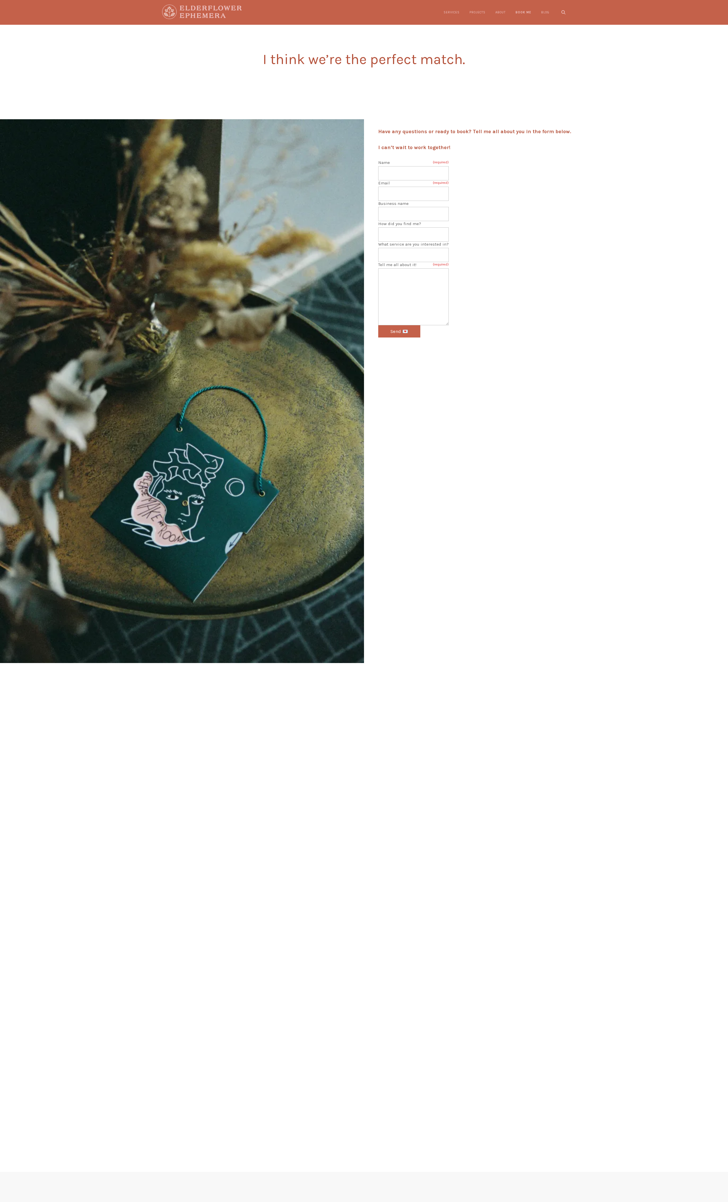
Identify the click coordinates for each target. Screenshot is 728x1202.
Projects (477, 12)
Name (413, 162)
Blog (545, 12)
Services (452, 12)
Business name (393, 203)
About (500, 12)
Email (413, 183)
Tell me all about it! (413, 264)
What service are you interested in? (413, 244)
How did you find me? (399, 223)
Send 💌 (399, 331)
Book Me (523, 12)
